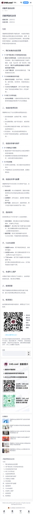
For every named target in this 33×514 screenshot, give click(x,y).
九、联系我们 (7, 496)
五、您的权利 (7, 486)
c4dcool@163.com (11, 335)
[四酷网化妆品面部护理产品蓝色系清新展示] (5, 421)
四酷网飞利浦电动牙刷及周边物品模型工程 (20, 426)
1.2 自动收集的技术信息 (10, 469)
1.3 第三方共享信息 (8, 471)
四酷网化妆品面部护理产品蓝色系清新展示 (20, 420)
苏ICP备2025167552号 (16, 504)
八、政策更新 (7, 493)
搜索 (3, 350)
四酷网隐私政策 (9, 459)
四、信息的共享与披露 (9, 483)
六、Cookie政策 (8, 488)
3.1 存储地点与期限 (8, 479)
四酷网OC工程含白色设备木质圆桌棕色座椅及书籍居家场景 (20, 443)
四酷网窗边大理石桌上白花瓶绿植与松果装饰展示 (20, 449)
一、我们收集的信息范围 (10, 464)
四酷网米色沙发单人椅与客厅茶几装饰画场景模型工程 (20, 432)
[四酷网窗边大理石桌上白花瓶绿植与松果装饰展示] (5, 450)
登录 (26, 2)
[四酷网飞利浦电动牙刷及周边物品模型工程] (5, 427)
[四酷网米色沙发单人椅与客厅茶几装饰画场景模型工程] (5, 433)
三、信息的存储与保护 (9, 476)
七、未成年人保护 (8, 491)
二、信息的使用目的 (9, 474)
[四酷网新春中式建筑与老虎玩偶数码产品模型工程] (5, 439)
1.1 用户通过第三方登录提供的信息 (13, 466)
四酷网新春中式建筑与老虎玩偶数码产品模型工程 (20, 437)
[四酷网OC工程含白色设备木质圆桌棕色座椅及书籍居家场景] (5, 445)
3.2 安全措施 (7, 481)
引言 (4, 462)
